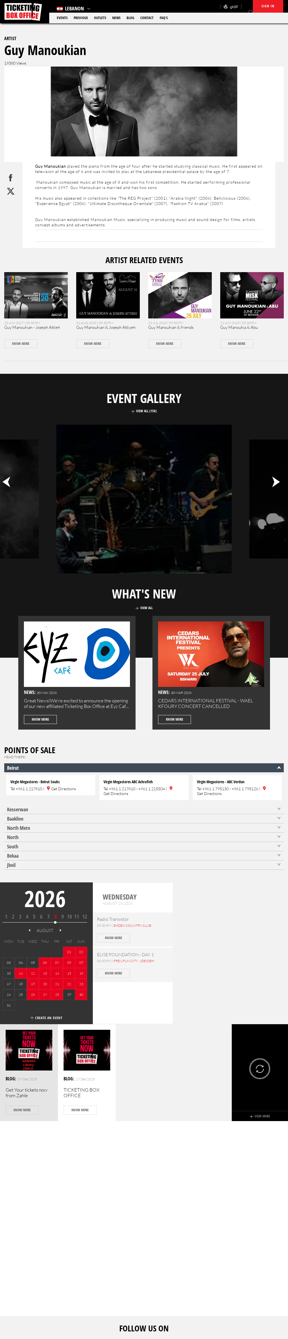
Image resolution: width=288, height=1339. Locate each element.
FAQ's (164, 17)
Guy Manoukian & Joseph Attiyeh (106, 327)
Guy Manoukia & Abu (239, 327)
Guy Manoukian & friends (171, 327)
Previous (81, 17)
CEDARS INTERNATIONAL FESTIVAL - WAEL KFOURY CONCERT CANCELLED (205, 703)
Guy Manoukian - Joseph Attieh (32, 327)
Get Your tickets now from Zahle (27, 1092)
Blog (10, 1079)
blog (130, 17)
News (116, 17)
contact (147, 17)
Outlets (100, 17)
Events (62, 17)
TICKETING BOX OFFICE (81, 1092)
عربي (234, 6)
